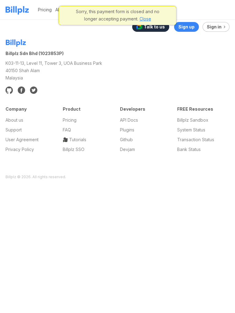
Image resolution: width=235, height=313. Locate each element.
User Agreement (22, 139)
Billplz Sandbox (192, 120)
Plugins (127, 129)
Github (126, 139)
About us (14, 120)
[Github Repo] (9, 90)
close (145, 18)
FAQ (67, 129)
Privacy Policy (20, 149)
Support (14, 129)
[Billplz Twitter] (33, 90)
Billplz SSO (73, 149)
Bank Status (189, 149)
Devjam (127, 149)
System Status (191, 129)
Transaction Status (195, 139)
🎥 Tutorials (74, 139)
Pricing (45, 9)
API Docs (129, 120)
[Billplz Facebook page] (21, 90)
